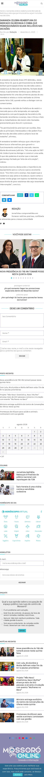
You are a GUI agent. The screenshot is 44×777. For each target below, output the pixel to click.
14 (28, 440)
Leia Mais (28, 774)
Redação (13, 32)
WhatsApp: (4, 569)
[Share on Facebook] (26, 195)
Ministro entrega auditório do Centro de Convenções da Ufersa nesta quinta (30, 701)
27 (22, 448)
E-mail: (3, 559)
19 (15, 444)
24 (3, 448)
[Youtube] (23, 738)
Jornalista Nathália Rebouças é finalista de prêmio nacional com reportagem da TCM (27, 476)
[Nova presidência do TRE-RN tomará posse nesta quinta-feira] (22, 253)
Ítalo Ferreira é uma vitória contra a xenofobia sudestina (28, 489)
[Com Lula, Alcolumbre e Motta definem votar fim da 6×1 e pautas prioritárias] (7, 666)
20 (22, 444)
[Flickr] (19, 738)
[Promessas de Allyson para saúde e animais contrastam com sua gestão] (7, 717)
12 (15, 440)
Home (2, 11)
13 (22, 440)
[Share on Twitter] (31, 195)
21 (28, 444)
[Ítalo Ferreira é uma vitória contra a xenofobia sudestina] (7, 490)
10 (3, 440)
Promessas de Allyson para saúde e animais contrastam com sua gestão (19, 413)
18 (9, 444)
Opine (22, 631)
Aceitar (18, 775)
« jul (2, 456)
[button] (2, 259)
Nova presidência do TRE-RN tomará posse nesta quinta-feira (29, 650)
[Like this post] (21, 195)
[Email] (26, 738)
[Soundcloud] (30, 738)
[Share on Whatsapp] (37, 195)
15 (34, 440)
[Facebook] (9, 738)
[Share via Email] (9, 200)
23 (41, 444)
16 (41, 440)
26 (15, 448)
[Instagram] (16, 738)
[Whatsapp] (34, 738)
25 (9, 448)
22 (34, 444)
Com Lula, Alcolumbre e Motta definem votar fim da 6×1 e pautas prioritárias (29, 665)
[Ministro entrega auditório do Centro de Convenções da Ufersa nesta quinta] (7, 703)
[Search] (41, 3)
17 (3, 444)
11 (9, 440)
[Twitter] (13, 738)
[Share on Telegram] (4, 200)
